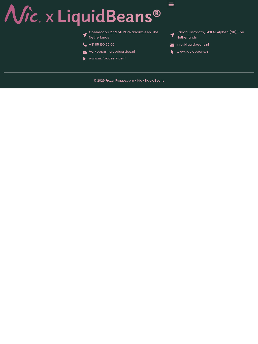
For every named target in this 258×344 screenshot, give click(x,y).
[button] (171, 4)
